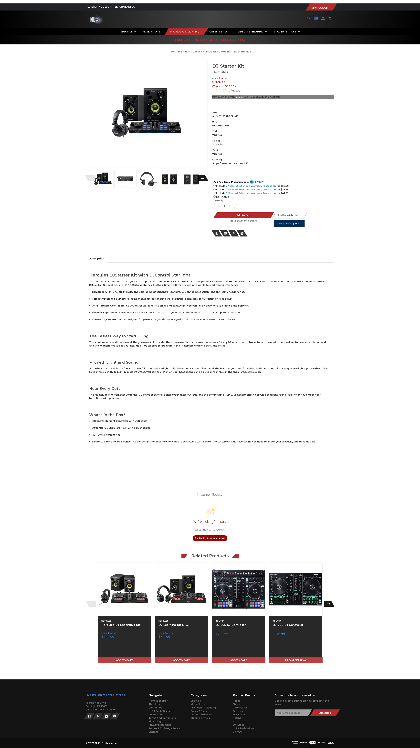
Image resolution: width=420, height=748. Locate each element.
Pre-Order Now (295, 660)
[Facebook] (217, 233)
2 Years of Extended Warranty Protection (251, 185)
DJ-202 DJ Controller (288, 624)
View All (237, 731)
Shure (236, 704)
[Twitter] (233, 233)
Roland (237, 718)
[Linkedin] (242, 233)
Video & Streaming (202, 714)
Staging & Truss (200, 718)
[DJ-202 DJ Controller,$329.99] (295, 589)
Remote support (158, 700)
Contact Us (155, 707)
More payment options (244, 220)
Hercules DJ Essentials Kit (120, 624)
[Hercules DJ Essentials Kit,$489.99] (124, 589)
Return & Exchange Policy (164, 728)
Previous (90, 178)
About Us (154, 704)
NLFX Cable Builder (160, 711)
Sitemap (154, 731)
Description (96, 258)
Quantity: (218, 200)
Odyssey (238, 711)
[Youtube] (114, 716)
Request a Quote (289, 223)
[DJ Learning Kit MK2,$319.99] (181, 589)
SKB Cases (239, 714)
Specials (196, 700)
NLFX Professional (244, 728)
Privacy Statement (160, 724)
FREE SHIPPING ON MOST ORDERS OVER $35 (210, 40)
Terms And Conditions (162, 718)
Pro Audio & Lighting (203, 707)
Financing (155, 721)
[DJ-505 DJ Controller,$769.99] (238, 589)
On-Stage (238, 724)
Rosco (237, 700)
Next (203, 178)
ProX (236, 721)
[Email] (225, 233)
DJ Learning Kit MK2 (173, 624)
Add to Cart (124, 660)
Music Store (198, 704)
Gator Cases (240, 707)
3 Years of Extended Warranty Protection (251, 193)
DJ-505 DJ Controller (231, 624)
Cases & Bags (199, 711)
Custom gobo (157, 714)
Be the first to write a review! (210, 538)
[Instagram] (106, 716)
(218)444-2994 (100, 6)
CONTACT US (127, 6)
